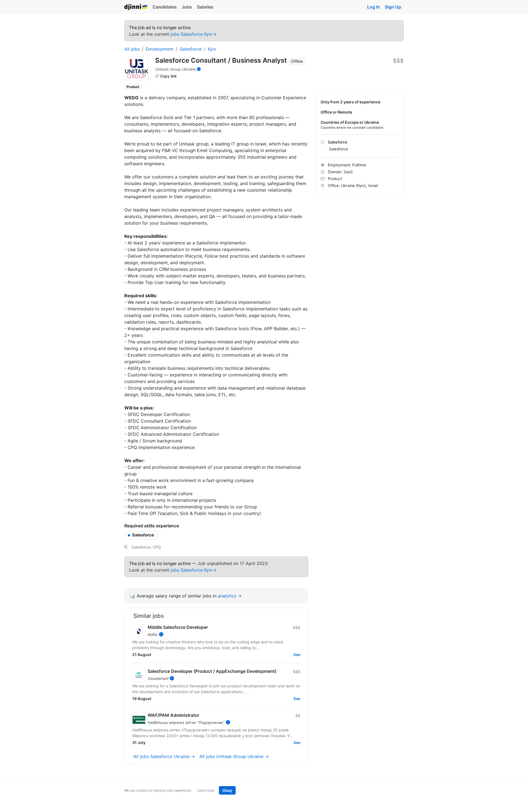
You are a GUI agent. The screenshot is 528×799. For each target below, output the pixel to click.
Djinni (136, 7)
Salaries (205, 7)
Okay (227, 790)
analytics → (230, 596)
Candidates (165, 7)
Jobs (187, 7)
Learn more (206, 790)
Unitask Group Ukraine (175, 69)
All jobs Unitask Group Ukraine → (234, 756)
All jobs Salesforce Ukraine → (164, 756)
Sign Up (393, 7)
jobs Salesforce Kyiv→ (193, 34)
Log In (373, 7)
